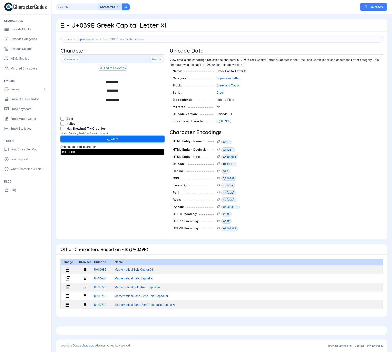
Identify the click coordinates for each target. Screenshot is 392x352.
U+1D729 (100, 287)
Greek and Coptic (228, 85)
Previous (72, 59)
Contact (359, 345)
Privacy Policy (375, 345)
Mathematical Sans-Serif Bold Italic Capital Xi (145, 305)
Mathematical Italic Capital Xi (134, 278)
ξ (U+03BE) (224, 121)
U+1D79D (100, 305)
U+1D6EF (100, 278)
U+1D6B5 (100, 269)
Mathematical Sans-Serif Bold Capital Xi (141, 296)
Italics (71, 124)
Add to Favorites (114, 68)
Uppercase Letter (87, 39)
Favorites (376, 7)
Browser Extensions (340, 345)
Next (155, 59)
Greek (220, 92)
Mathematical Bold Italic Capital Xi (137, 287)
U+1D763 (100, 296)
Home (68, 39)
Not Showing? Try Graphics (86, 128)
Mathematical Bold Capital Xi (134, 269)
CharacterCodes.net (93, 345)
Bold (70, 119)
